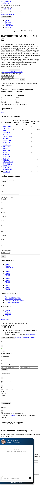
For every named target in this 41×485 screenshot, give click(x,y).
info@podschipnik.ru (7, 15)
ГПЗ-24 (7, 289)
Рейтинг (3, 388)
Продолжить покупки (8, 337)
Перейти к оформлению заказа (25, 337)
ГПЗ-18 (7, 282)
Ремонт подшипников (12, 297)
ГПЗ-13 (7, 273)
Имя (2, 392)
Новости (8, 22)
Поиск (3, 256)
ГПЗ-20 (7, 285)
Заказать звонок (6, 16)
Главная (7, 20)
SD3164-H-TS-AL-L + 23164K (7, 146)
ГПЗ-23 (7, 287)
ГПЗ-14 (7, 275)
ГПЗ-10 (7, 266)
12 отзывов (5, 70)
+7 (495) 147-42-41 (7, 9)
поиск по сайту (31, 334)
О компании (9, 26)
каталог (12, 415)
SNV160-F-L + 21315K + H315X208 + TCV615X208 (7, 166)
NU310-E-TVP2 (6, 129)
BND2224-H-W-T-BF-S (7, 141)
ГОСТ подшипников (12, 302)
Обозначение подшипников (14, 300)
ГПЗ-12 (7, 271)
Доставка (8, 24)
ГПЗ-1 (7, 264)
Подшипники (5, 3)
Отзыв (3, 395)
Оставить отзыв (14, 70)
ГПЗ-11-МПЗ (9, 268)
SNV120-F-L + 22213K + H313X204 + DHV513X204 (8, 159)
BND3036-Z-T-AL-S (7, 133)
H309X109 (6, 172)
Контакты (8, 27)
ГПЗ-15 (7, 278)
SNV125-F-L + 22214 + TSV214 (7, 152)
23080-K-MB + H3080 (7, 137)
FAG (2, 112)
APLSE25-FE (7, 126)
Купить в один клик (7, 77)
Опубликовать (6, 403)
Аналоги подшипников (13, 299)
